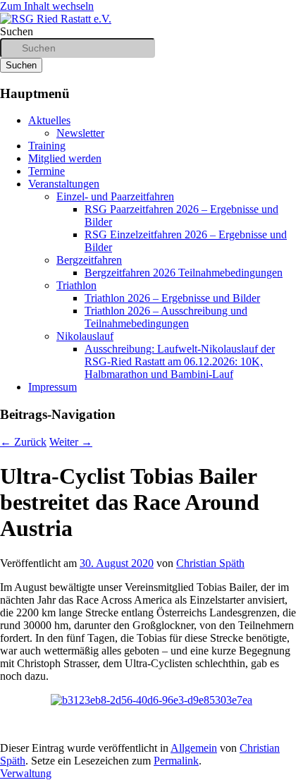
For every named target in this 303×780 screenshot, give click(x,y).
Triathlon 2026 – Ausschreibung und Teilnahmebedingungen (166, 317)
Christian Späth (210, 563)
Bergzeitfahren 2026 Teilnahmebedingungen (184, 273)
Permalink (176, 761)
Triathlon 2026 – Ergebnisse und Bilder (172, 298)
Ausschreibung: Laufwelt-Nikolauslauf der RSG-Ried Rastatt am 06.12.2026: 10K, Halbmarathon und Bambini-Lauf (180, 361)
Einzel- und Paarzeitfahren (115, 196)
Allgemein (194, 748)
